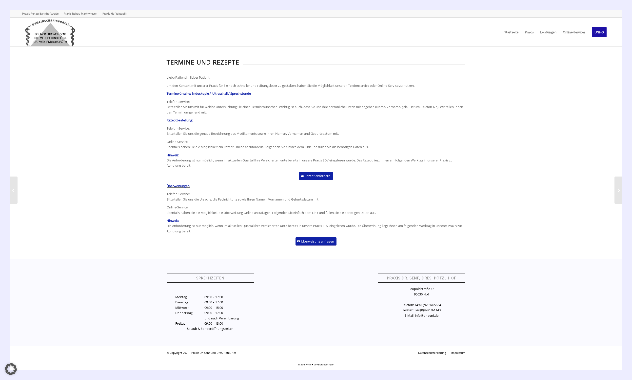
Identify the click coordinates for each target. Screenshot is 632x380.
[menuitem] (41, 13)
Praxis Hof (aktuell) (114, 13)
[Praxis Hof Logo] (50, 32)
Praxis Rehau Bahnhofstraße (40, 13)
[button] (11, 369)
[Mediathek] (14, 190)
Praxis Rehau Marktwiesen (80, 13)
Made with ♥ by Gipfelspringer (316, 364)
